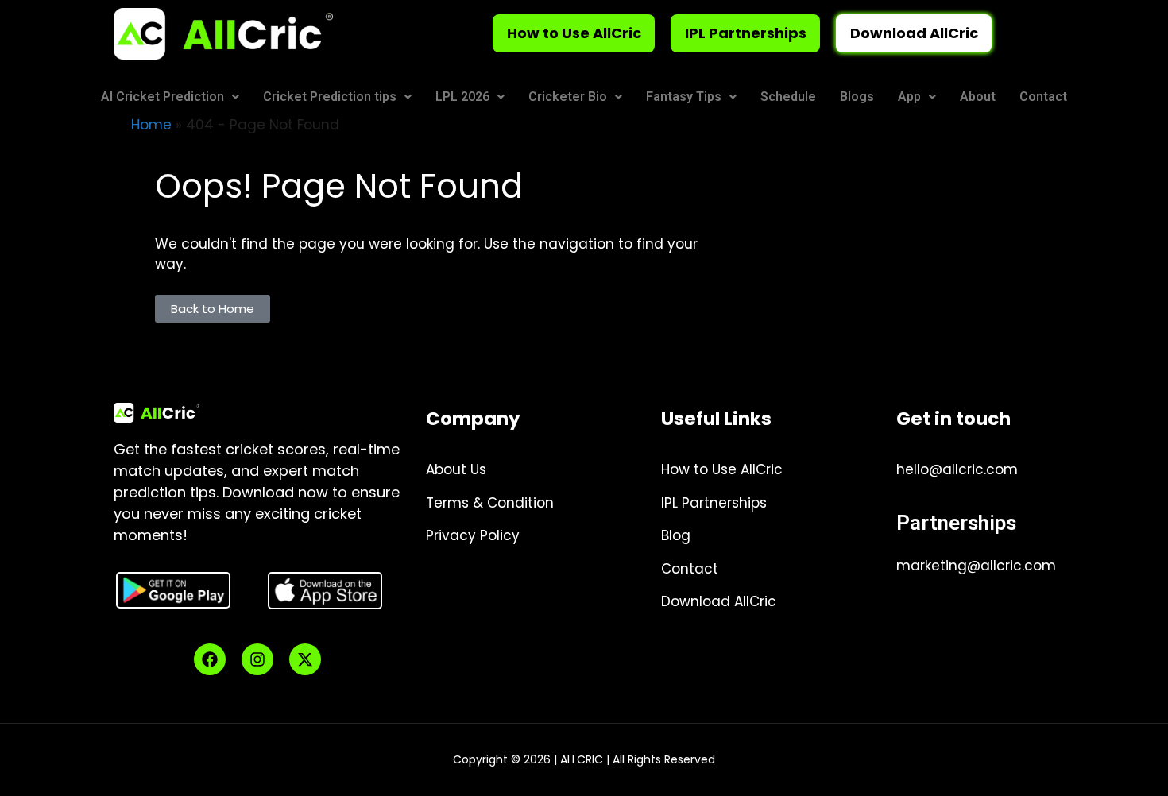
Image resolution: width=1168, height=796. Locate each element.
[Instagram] (257, 659)
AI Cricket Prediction (162, 96)
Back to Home (212, 308)
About (978, 96)
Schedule (788, 96)
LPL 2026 (462, 96)
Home (151, 124)
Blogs (857, 96)
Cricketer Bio (567, 96)
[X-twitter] (305, 659)
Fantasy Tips (683, 96)
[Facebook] (210, 659)
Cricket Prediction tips (329, 96)
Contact (1043, 96)
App (909, 96)
